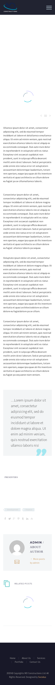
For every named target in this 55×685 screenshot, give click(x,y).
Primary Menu (49, 7)
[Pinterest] (18, 518)
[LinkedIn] (27, 518)
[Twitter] (9, 518)
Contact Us (35, 662)
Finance (29, 509)
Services (41, 658)
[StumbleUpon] (32, 518)
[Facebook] (5, 518)
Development (12, 509)
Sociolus (42, 677)
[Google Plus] (14, 518)
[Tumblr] (23, 518)
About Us (26, 658)
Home (12, 658)
